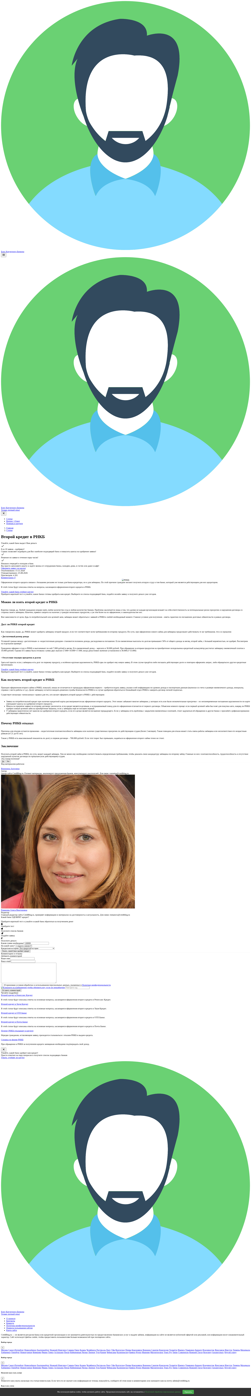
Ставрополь (183, 1352)
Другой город (230, 1352)
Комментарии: (8, 578)
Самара (70, 1350)
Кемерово (37, 1352)
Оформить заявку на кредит (13, 568)
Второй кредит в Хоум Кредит (14, 1004)
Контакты (10, 1321)
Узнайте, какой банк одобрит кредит (17, 592)
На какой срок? (8, 946)
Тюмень (236, 1350)
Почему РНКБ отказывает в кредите (17, 1031)
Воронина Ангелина (10, 769)
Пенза (66, 1352)
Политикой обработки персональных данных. (163, 1392)
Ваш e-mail (6, 961)
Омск (76, 1350)
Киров (103, 1352)
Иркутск (228, 1350)
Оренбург (15, 1352)
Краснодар (164, 1350)
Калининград (123, 1352)
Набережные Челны (79, 1352)
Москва (4, 1350)
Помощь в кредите (14, 523)
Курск (138, 1352)
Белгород (207, 1352)
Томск (51, 1352)
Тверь (175, 1352)
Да (3, 761)
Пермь (128, 1350)
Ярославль (219, 1350)
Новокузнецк (26, 1352)
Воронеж (147, 1350)
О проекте (10, 1318)
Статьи (9, 519)
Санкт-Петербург (16, 1350)
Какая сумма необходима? (12, 943)
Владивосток (208, 1350)
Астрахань (59, 1352)
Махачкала (245, 1350)
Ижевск (181, 1350)
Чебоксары (111, 1352)
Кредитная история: (10, 948)
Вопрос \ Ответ (13, 521)
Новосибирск (30, 1350)
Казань (83, 1350)
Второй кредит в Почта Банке (14, 1022)
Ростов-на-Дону (103, 1350)
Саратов (155, 1350)
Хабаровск (6, 1352)
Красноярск (137, 1350)
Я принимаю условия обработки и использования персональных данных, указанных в (57, 985)
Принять (188, 1392)
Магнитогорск (156, 1352)
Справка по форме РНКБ (12, 1040)
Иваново (146, 1352)
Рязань (45, 1352)
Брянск (132, 1352)
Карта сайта (11, 1330)
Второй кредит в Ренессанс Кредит (17, 995)
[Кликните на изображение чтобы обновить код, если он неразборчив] (33, 987)
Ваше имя (5, 958)
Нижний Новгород (58, 1350)
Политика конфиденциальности (20, 1325)
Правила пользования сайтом (19, 1328)
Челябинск (91, 1350)
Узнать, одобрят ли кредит (13, 1057)
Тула (98, 1352)
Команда (10, 1323)
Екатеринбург (43, 1350)
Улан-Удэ (168, 1352)
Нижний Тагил (196, 1352)
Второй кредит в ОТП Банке (14, 1013)
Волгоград (120, 1350)
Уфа (113, 1350)
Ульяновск (190, 1350)
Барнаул (198, 1350)
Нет (8, 761)
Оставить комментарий (11, 990)
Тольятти (173, 1350)
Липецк (91, 1352)
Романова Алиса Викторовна (14, 910)
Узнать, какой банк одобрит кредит (16, 951)
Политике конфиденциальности (96, 985)
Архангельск (218, 1352)
